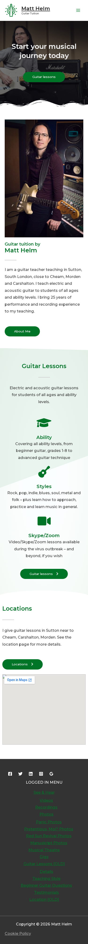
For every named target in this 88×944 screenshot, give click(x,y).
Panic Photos (49, 822)
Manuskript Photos (48, 842)
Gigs (44, 856)
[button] (44, 77)
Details (46, 871)
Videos (46, 800)
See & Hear (44, 792)
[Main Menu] (78, 10)
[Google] (51, 774)
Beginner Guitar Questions (46, 885)
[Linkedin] (31, 774)
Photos (46, 814)
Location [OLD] (44, 899)
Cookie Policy (18, 933)
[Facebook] (10, 774)
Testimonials (46, 892)
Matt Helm (35, 8)
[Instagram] (41, 774)
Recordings (46, 807)
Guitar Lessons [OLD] (44, 863)
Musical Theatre (44, 850)
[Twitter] (20, 774)
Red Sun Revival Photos (49, 835)
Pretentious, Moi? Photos (48, 829)
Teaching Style (46, 878)
